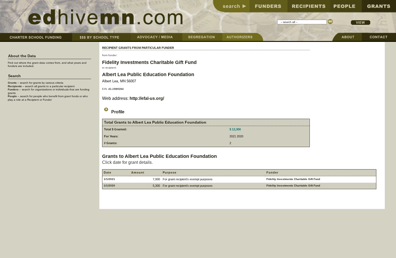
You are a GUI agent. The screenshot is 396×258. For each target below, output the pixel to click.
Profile (117, 112)
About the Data (22, 56)
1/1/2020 (109, 185)
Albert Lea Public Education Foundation (148, 74)
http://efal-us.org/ (147, 98)
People (12, 96)
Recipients (15, 86)
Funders (13, 89)
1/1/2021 (109, 179)
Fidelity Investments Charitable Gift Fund (149, 62)
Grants (12, 82)
